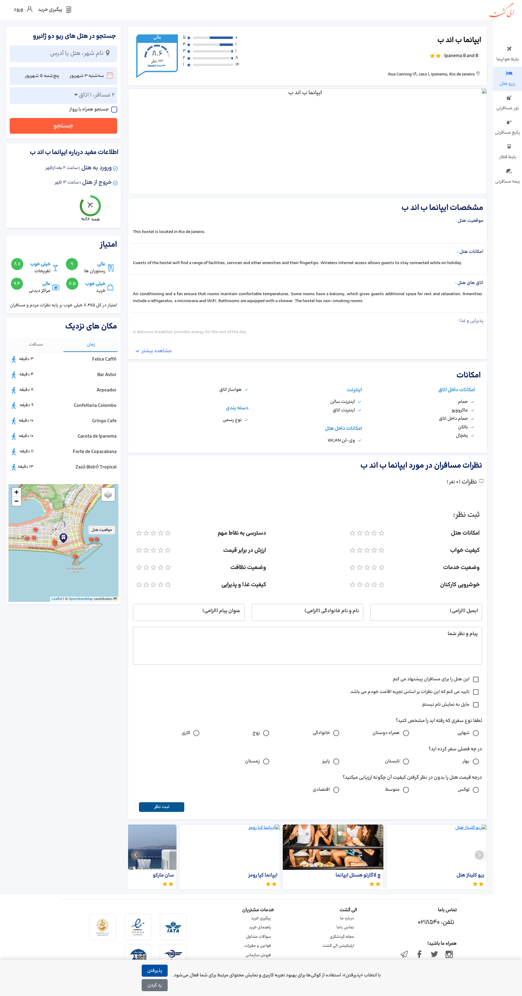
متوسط (392, 789)
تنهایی (463, 732)
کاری (186, 732)
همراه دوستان (386, 732)
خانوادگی (321, 732)
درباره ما (347, 918)
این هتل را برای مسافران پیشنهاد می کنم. (430, 679)
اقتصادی (321, 789)
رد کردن (154, 985)
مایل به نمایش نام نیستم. (445, 704)
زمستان (252, 761)
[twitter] (434, 955)
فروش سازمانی (258, 955)
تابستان (392, 761)
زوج (256, 732)
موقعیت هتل (102, 530)
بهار (465, 761)
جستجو (63, 125)
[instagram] (449, 955)
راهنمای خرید (260, 927)
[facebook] (419, 955)
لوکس (463, 789)
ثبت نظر (161, 806)
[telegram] (404, 955)
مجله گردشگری (342, 937)
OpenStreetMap (81, 599)
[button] (54, 543)
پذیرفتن (154, 970)
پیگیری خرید (261, 918)
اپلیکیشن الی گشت (338, 946)
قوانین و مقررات (257, 946)
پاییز (326, 761)
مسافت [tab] (36, 344)
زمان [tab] (91, 344)
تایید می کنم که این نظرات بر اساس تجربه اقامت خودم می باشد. (409, 691)
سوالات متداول (258, 937)
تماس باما (345, 927)
